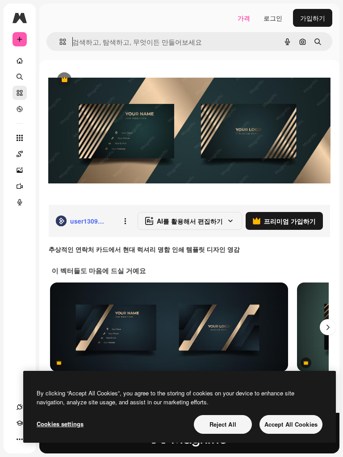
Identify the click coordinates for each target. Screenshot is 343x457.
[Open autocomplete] (59, 41)
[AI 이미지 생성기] (20, 170)
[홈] (20, 61)
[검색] (20, 77)
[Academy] (20, 423)
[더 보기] (20, 439)
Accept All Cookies (291, 424)
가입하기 (312, 17)
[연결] (20, 407)
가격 (244, 17)
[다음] (328, 327)
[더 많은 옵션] (125, 221)
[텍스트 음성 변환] (20, 202)
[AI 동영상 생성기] (20, 186)
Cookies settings (60, 424)
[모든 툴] (20, 138)
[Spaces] (20, 154)
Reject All (222, 424)
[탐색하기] (20, 109)
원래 (99, 80)
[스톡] (20, 93)
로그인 (273, 17)
